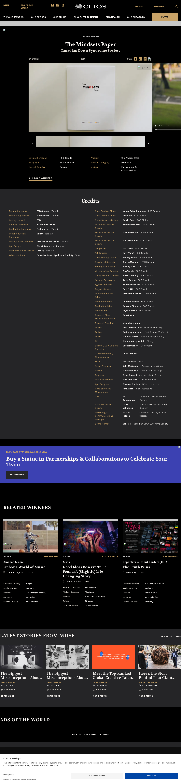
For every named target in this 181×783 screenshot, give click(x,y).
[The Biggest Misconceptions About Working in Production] (21, 657)
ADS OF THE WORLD (27, 6)
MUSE (6, 5)
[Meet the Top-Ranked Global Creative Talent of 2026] (113, 657)
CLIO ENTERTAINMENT (86, 17)
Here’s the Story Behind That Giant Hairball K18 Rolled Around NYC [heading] (156, 675)
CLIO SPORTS (38, 17)
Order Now (17, 474)
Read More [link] (8, 696)
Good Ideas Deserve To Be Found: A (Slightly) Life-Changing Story (84, 571)
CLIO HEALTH (113, 17)
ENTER (165, 17)
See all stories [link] (170, 637)
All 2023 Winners (40, 178)
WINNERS (159, 6)
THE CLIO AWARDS (13, 17)
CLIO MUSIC (59, 17)
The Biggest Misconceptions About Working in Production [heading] (21, 675)
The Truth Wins (136, 567)
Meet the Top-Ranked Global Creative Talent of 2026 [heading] (113, 675)
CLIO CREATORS (136, 17)
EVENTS (139, 6)
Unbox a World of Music (24, 567)
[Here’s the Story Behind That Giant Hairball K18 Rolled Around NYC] (159, 657)
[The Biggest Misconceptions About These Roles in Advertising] (67, 657)
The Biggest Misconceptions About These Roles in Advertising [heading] (67, 675)
